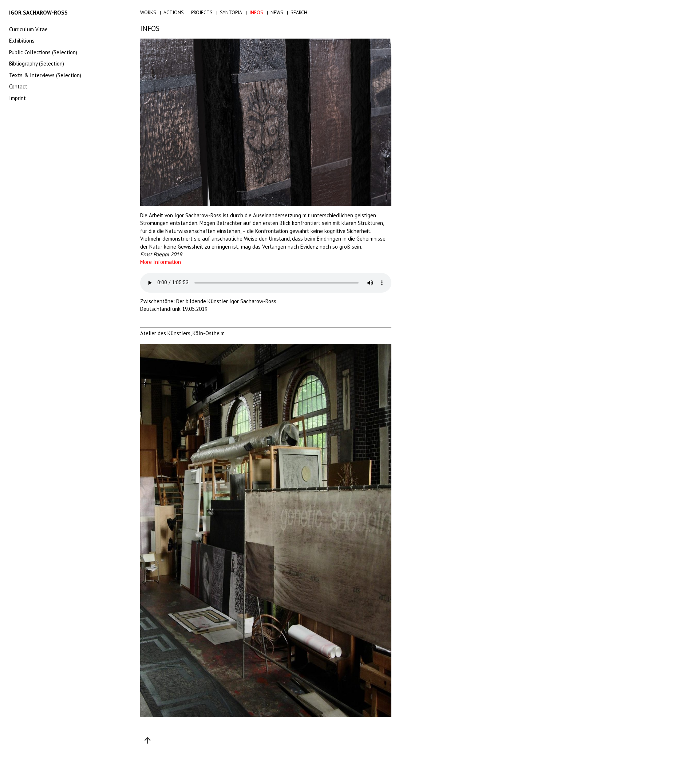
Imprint (17, 98)
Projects (202, 12)
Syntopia (231, 12)
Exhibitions (22, 40)
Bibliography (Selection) (36, 63)
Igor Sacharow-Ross (38, 12)
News (276, 12)
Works (148, 12)
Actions (173, 12)
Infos (256, 12)
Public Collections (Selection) (43, 52)
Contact (18, 86)
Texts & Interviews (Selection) (45, 75)
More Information (160, 261)
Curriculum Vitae (28, 29)
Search (299, 12)
